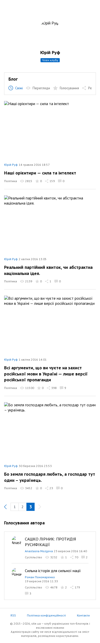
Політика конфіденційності (46, 615)
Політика (10, 181)
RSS (13, 615)
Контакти (83, 615)
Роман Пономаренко (40, 577)
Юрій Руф (50, 52)
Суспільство (33, 557)
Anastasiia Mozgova (39, 551)
